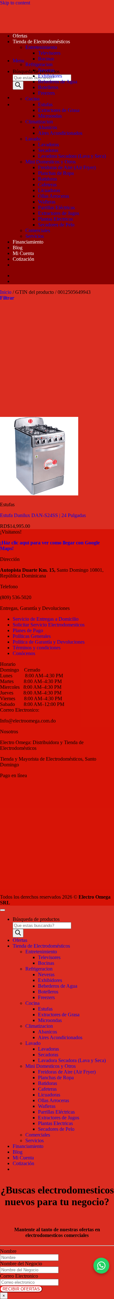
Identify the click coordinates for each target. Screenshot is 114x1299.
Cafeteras (47, 184)
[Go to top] (2, 910)
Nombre (8, 1251)
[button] (18, 60)
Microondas (50, 116)
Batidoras (47, 179)
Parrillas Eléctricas (56, 207)
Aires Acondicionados (60, 133)
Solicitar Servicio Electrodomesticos (49, 624)
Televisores (49, 53)
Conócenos (24, 653)
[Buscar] (18, 85)
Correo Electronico (19, 1276)
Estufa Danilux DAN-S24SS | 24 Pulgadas (43, 515)
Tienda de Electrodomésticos (41, 41)
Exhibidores (50, 76)
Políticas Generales (32, 636)
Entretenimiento (41, 47)
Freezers (46, 93)
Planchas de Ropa (56, 173)
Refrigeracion (39, 64)
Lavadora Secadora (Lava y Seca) (72, 156)
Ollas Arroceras (53, 196)
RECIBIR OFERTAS (21, 1289)
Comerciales (37, 230)
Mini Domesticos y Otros (50, 161)
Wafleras (46, 201)
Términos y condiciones (36, 647)
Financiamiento (28, 242)
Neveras (46, 70)
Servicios (34, 236)
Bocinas (46, 58)
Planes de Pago (28, 630)
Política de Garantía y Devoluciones (49, 642)
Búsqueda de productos (36, 71)
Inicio (5, 292)
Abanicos (47, 127)
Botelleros (48, 87)
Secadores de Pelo (56, 224)
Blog (17, 247)
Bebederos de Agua (57, 81)
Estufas (45, 104)
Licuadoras (49, 190)
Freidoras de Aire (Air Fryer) (67, 167)
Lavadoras (48, 144)
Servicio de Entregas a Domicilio (46, 619)
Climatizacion (39, 121)
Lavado (33, 139)
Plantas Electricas (55, 219)
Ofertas (20, 35)
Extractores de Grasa (58, 110)
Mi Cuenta (23, 253)
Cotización (23, 259)
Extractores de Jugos (58, 213)
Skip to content (15, 2)
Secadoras (48, 150)
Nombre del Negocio (21, 1263)
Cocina (32, 98)
